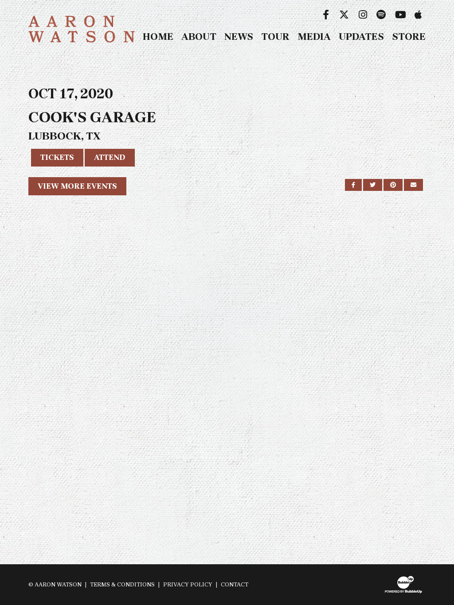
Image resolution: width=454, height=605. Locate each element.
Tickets (57, 157)
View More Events (77, 186)
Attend (109, 157)
